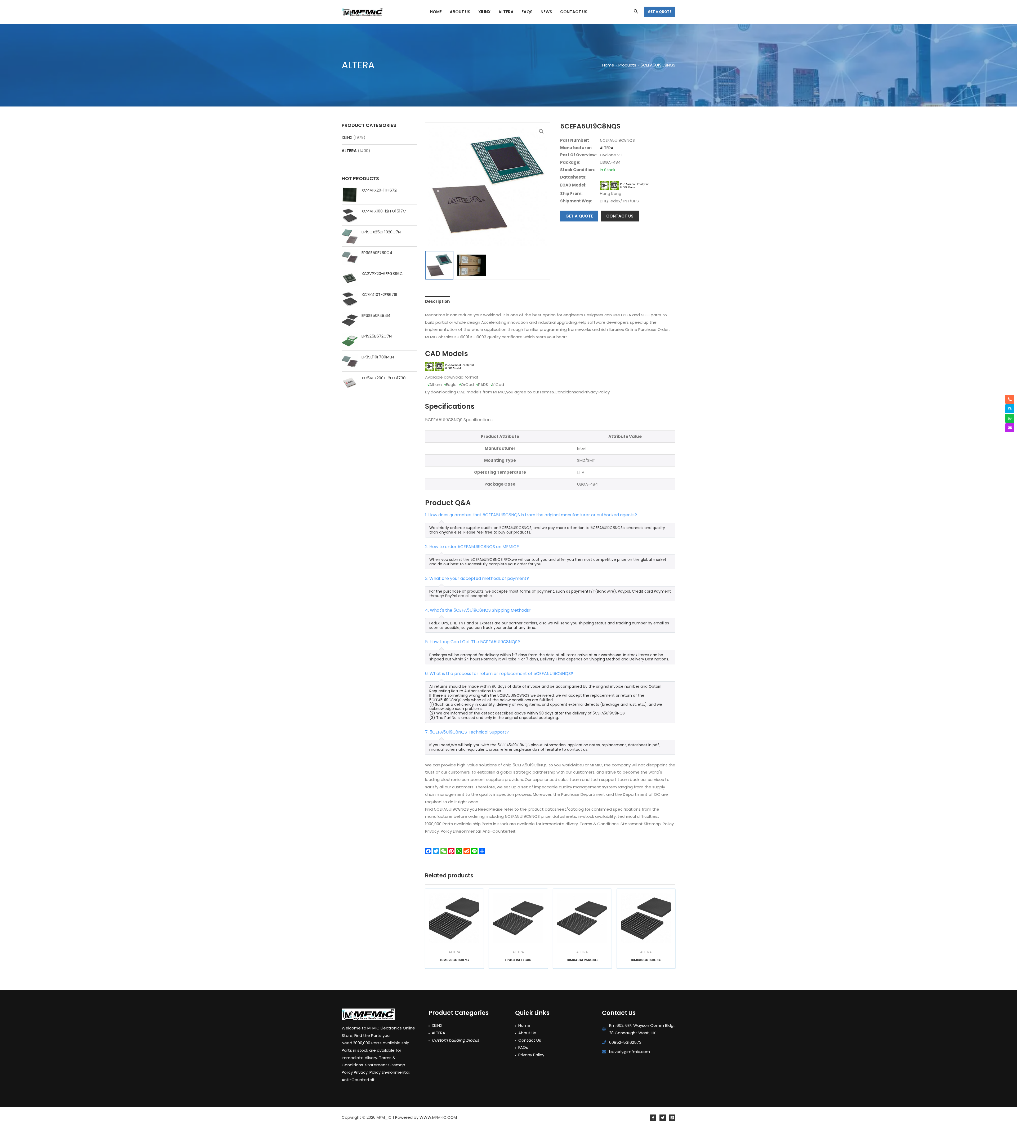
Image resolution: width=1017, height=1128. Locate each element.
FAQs (523, 1047)
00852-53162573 (625, 1042)
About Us (527, 1033)
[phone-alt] (1009, 399)
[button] (541, 131)
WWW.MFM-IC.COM (438, 1117)
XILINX (347, 137)
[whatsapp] (1009, 418)
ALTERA (349, 150)
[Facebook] (653, 1117)
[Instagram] (672, 1117)
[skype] (1009, 408)
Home (524, 1025)
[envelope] (1009, 427)
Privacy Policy (531, 1055)
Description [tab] (437, 301)
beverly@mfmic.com (629, 1051)
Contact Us (529, 1040)
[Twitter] (662, 1117)
